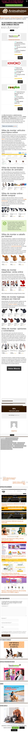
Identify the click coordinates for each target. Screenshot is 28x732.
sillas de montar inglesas (6, 447)
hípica (2, 139)
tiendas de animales (16, 246)
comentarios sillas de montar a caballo (9, 439)
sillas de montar (21, 442)
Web (2, 627)
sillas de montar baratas (19, 444)
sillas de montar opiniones (6, 449)
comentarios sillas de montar (12, 438)
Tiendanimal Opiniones (14, 39)
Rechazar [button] (22, 727)
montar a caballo (13, 304)
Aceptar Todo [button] (15, 727)
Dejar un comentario (7, 28)
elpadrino (5, 27)
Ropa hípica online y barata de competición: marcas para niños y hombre (13, 574)
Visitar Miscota (14, 368)
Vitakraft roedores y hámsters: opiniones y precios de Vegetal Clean (19, 483)
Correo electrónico (6, 622)
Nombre (3, 618)
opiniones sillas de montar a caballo (8, 442)
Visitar (20, 57)
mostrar (15, 126)
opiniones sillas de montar (6, 441)
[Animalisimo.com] (14, 11)
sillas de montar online (18, 447)
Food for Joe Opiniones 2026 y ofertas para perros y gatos (12, 539)
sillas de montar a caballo (6, 444)
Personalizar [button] (14, 730)
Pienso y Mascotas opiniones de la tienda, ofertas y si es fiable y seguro (13, 591)
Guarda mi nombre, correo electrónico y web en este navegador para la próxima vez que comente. (13, 632)
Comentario (4, 606)
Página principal (5, 17)
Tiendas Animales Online (16, 17)
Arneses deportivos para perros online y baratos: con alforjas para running (9, 479)
